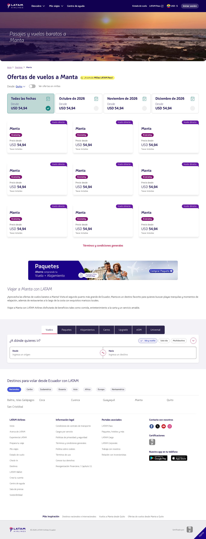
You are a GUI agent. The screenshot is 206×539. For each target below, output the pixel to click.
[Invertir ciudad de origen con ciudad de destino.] (103, 353)
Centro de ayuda (17, 483)
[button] (38, 6)
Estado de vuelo (17, 455)
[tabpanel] (103, 349)
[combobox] (20, 86)
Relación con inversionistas (114, 455)
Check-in (14, 460)
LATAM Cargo (108, 437)
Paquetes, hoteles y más (113, 432)
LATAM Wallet (16, 472)
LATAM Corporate (109, 443)
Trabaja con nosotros (111, 449)
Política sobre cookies (65, 449)
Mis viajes (14, 449)
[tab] (49, 330)
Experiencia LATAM (18, 437)
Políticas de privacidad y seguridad (71, 437)
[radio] (14, 389)
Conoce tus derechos (65, 460)
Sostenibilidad (16, 495)
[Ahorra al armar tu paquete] (103, 271)
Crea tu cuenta (16, 478)
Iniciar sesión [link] (191, 6)
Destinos (13, 466)
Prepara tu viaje (17, 443)
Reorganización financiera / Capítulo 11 (74, 466)
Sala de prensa (16, 489)
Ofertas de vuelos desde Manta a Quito (146, 516)
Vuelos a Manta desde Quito (112, 516)
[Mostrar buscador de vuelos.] (193, 341)
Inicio (12, 426)
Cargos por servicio (64, 432)
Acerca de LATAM (17, 432)
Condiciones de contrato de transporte (73, 426)
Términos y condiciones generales (71, 443)
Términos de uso (63, 455)
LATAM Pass (107, 426)
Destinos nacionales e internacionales (79, 516)
